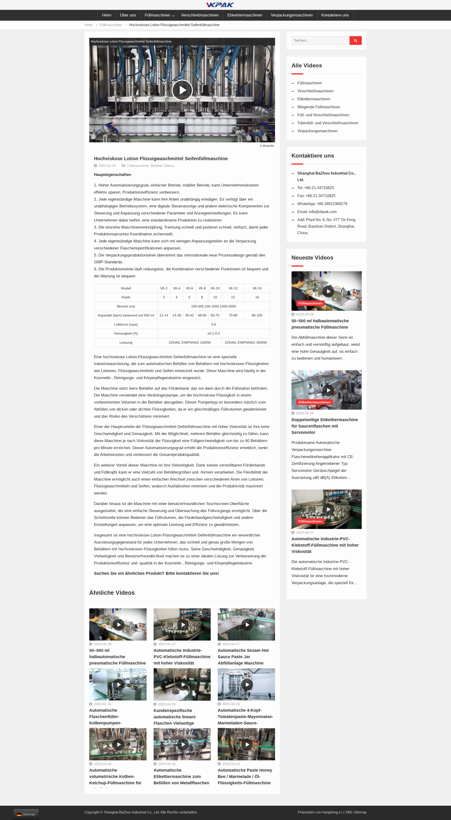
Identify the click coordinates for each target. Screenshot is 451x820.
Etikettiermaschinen (244, 15)
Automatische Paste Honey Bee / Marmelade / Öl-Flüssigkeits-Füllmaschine (245, 776)
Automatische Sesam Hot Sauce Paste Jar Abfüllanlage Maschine (243, 656)
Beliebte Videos (162, 165)
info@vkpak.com (323, 212)
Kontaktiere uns (335, 15)
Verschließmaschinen (200, 15)
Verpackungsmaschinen (292, 15)
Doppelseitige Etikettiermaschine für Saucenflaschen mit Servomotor (325, 426)
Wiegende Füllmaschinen (318, 107)
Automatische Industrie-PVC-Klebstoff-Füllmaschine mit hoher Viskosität (182, 656)
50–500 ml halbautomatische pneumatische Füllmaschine (117, 656)
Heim (106, 15)
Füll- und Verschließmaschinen (323, 115)
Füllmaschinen (157, 15)
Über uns (128, 15)
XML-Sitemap (355, 812)
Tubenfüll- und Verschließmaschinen (327, 123)
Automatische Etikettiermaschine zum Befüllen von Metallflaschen (181, 776)
